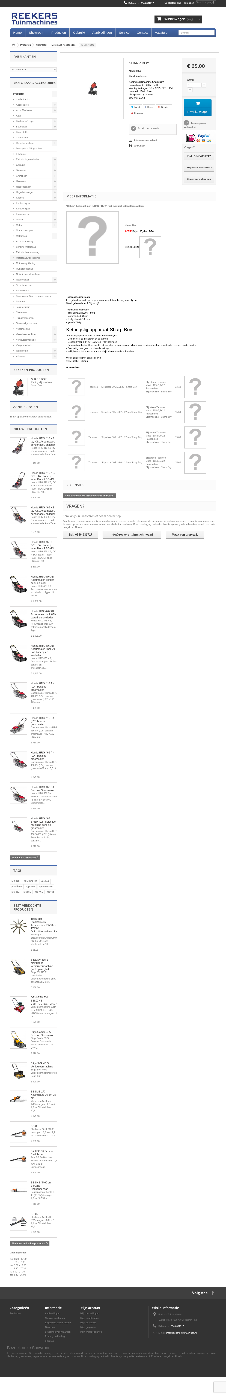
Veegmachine (22, 329)
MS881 (27, 891)
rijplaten (30, 886)
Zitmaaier (20, 356)
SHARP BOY (39, 379)
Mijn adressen (88, 1322)
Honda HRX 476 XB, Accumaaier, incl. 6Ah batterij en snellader (43, 614)
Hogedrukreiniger (24, 192)
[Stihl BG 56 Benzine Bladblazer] (18, 1159)
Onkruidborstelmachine (27, 274)
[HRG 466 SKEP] (18, 826)
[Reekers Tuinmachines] (71, 19)
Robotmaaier (22, 279)
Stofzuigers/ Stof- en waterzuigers (33, 296)
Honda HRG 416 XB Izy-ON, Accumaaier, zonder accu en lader (43, 441)
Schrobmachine (23, 285)
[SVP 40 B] (18, 1071)
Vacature (161, 32)
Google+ (165, 107)
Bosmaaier (21, 126)
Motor (18, 225)
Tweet (136, 107)
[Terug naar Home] (13, 45)
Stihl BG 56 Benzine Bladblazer (42, 1153)
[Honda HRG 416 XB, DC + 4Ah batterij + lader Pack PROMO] (18, 481)
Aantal (190, 79)
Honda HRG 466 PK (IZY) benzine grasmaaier (42, 755)
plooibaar (16, 886)
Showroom (36, 32)
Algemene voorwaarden (58, 1322)
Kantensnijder (22, 203)
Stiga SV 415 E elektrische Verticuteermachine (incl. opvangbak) (42, 964)
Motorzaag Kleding (25, 263)
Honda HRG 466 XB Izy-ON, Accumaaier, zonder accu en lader (43, 510)
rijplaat (45, 881)
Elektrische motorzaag (27, 252)
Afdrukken (139, 145)
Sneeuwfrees (22, 290)
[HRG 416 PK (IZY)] (18, 691)
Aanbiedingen (102, 32)
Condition (134, 76)
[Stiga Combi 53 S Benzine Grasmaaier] (18, 1040)
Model (132, 71)
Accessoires (22, 104)
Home (17, 32)
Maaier (19, 219)
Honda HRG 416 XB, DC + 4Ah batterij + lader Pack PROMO (43, 476)
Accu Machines (23, 110)
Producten (58, 32)
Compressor (21, 137)
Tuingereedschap (24, 318)
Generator (20, 170)
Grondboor (21, 176)
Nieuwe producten (30, 429)
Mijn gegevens (88, 1327)
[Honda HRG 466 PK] (18, 760)
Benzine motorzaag (25, 247)
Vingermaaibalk (23, 345)
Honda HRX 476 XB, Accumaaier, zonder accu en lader (43, 579)
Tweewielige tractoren (26, 323)
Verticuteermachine (25, 339)
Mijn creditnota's (89, 1318)
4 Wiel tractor (22, 99)
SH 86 (34, 1213)
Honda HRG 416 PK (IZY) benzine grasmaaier (42, 686)
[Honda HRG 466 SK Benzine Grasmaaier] (18, 795)
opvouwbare (45, 886)
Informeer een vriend (145, 140)
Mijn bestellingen (89, 1313)
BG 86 (34, 1126)
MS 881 (15, 891)
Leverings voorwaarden (58, 1331)
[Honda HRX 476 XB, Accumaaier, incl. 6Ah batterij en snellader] (18, 619)
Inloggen (189, 3)
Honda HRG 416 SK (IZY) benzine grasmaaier (42, 721)
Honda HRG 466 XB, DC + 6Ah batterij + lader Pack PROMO (43, 545)
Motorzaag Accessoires (64, 45)
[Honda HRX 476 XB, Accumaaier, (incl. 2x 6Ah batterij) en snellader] (18, 653)
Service (124, 32)
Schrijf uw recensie (148, 128)
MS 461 (39, 891)
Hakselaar (20, 181)
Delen (149, 107)
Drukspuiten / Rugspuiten (28, 148)
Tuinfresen (21, 312)
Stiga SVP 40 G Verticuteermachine (42, 1065)
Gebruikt (79, 32)
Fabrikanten (24, 56)
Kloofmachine (22, 214)
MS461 (50, 891)
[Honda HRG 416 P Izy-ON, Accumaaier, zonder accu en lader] (18, 446)
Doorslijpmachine (24, 143)
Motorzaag (41, 45)
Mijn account (90, 1308)
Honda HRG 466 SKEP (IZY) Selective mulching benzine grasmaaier (43, 823)
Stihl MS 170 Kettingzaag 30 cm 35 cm (43, 1094)
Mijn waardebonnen (91, 1331)
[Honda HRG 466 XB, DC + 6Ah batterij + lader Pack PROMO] (18, 550)
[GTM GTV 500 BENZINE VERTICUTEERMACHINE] (18, 1005)
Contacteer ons (173, 3)
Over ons (50, 1327)
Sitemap (49, 1341)
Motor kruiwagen (24, 230)
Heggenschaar (23, 186)
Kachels (19, 197)
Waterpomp (21, 350)
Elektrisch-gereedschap (27, 159)
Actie (18, 115)
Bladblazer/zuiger (24, 121)
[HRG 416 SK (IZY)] (18, 726)
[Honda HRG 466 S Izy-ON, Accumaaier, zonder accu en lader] (18, 515)
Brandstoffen (22, 132)
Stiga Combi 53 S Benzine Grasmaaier (43, 1033)
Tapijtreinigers (22, 307)
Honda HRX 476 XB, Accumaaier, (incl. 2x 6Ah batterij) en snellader (43, 650)
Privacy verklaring (55, 1336)
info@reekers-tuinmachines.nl (181, 1333)
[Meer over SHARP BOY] (19, 387)
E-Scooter (20, 154)
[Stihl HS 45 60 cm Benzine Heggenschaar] (18, 1190)
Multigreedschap (24, 268)
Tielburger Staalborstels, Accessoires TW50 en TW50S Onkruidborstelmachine (44, 925)
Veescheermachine (25, 334)
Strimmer (20, 301)
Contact (142, 32)
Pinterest (138, 113)
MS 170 (15, 881)
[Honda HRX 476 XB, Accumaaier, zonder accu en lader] (18, 584)
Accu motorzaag (24, 241)
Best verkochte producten (27, 907)
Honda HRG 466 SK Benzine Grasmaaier (43, 789)
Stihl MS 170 (30, 881)
